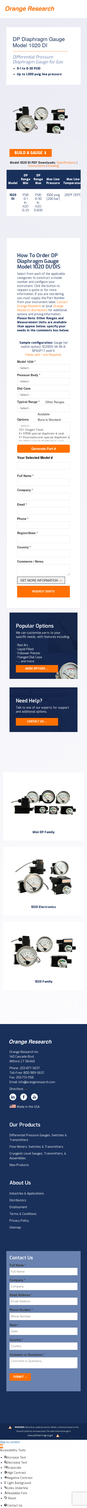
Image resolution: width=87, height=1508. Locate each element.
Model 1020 (26, 361)
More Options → (37, 668)
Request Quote (43, 591)
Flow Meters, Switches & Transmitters (36, 1147)
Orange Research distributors (40, 308)
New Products (19, 1165)
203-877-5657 (30, 1068)
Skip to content (10, 1442)
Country (24, 547)
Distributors (18, 1200)
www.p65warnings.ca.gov (40, 1435)
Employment (18, 1207)
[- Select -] (43, 426)
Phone (22, 519)
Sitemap (15, 1228)
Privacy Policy (19, 1221)
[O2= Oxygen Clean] (43, 430)
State (14, 1325)
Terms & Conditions (23, 1214)
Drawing (53, 166)
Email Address (21, 1295)
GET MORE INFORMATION (41, 580)
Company (25, 490)
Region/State (27, 533)
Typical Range (28, 402)
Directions (18, 1089)
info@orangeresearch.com (37, 1082)
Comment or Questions (27, 1354)
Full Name (25, 476)
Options (23, 419)
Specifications (66, 163)
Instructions (37, 166)
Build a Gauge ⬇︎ (31, 152)
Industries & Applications (27, 1194)
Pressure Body (28, 375)
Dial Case (24, 388)
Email (22, 504)
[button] (1, 1446)
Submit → (20, 1377)
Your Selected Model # (35, 457)
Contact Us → (37, 721)
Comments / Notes (30, 561)
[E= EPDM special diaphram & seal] (43, 434)
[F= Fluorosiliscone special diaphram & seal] (43, 437)
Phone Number (21, 1310)
